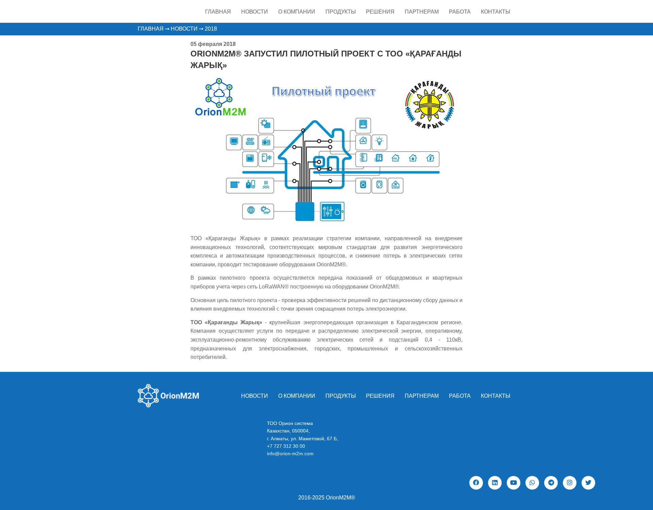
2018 (211, 29)
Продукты (340, 12)
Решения (380, 12)
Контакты (495, 12)
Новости (254, 12)
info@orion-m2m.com (290, 453)
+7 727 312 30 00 (286, 446)
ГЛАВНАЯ (151, 29)
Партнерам (422, 12)
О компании (296, 12)
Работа (460, 12)
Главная (218, 12)
